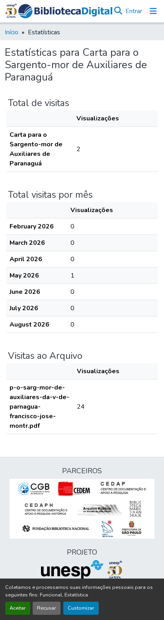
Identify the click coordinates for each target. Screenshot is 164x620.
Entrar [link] (133, 11)
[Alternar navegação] (153, 11)
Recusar (46, 608)
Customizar (81, 608)
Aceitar (18, 608)
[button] (65, 11)
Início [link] (11, 32)
